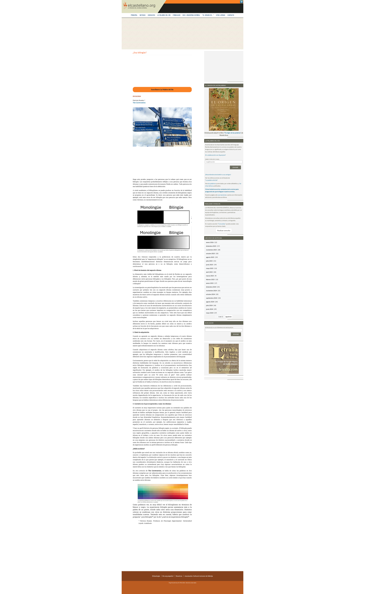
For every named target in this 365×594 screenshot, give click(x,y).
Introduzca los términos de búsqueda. (219, 327)
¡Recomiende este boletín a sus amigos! (218, 174)
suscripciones (221, 195)
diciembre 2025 (211, 246)
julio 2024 (209, 305)
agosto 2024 (210, 302)
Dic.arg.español (167, 576)
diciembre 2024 (211, 287)
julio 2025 (209, 261)
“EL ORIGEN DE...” (208, 15)
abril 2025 (209, 272)
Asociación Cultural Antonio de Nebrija (199, 576)
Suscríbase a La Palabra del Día (162, 89)
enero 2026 (210, 242)
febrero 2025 (210, 279)
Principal (134, 15)
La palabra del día (164, 15)
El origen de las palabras (232, 133)
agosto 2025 (210, 257)
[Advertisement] (182, 33)
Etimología (176, 15)
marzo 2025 (210, 276)
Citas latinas (220, 15)
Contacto (230, 15)
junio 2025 (209, 264)
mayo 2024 (209, 313)
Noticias (143, 15)
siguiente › (228, 316)
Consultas (151, 15)
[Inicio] (144, 6)
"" (211, 180)
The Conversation (139, 103)
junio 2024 (209, 309)
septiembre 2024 (211, 298)
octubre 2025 (210, 253)
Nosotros (179, 576)
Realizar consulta (223, 230)
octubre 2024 (210, 294)
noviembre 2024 (211, 290)
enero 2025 (210, 283)
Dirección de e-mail (212, 159)
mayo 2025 (209, 268)
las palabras (212, 183)
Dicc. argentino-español (191, 15)
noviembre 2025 (211, 250)
